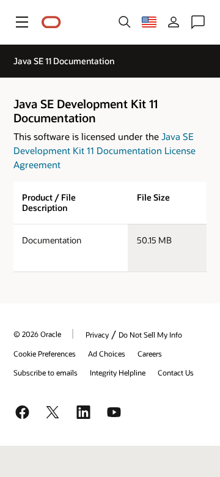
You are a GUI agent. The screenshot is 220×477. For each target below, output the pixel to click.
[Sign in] (173, 22)
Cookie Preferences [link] (44, 353)
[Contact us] (198, 22)
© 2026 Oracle (37, 334)
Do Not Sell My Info (150, 334)
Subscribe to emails (45, 372)
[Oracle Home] (51, 22)
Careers (150, 353)
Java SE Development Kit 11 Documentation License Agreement (104, 150)
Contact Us (176, 372)
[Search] (124, 22)
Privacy (97, 334)
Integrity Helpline (117, 372)
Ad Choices (106, 353)
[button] (22, 22)
